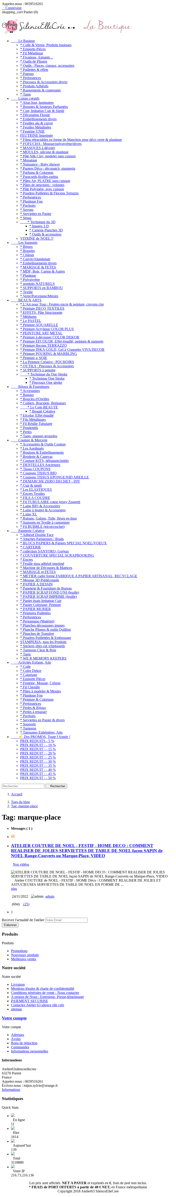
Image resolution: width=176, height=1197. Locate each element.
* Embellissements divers (38, 119)
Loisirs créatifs (25, 98)
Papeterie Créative (28, 531)
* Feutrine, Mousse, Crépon (40, 683)
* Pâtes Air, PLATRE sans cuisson (45, 181)
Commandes (20, 1047)
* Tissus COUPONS (35, 469)
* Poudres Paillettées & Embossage (45, 638)
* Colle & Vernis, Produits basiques (46, 45)
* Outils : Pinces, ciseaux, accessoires (47, 65)
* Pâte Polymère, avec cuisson (42, 189)
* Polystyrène (30, 280)
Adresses (17, 1035)
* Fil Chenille (30, 687)
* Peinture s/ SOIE (33, 358)
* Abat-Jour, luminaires (37, 103)
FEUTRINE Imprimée (36, 135)
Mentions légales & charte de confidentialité (42, 988)
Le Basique (23, 41)
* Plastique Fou (31, 201)
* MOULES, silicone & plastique (44, 152)
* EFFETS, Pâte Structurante (41, 312)
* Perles (26, 432)
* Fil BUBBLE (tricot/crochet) (42, 527)
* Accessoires (30, 391)
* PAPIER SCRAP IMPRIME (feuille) (48, 596)
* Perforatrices (30, 78)
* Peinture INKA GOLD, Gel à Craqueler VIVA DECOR (62, 350)
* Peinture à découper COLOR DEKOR (49, 337)
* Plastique (28, 275)
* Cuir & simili (31, 485)
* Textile (26, 292)
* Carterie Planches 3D (46, 230)
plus (14, 889)
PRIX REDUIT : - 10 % (38, 745)
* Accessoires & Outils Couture (43, 444)
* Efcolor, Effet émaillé (37, 415)
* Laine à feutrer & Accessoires (43, 510)
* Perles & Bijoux (33, 708)
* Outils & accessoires (45, 234)
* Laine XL (28, 514)
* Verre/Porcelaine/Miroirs (39, 296)
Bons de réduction (24, 1043)
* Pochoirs (28, 205)
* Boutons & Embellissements (42, 452)
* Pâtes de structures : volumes (42, 185)
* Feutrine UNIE (32, 131)
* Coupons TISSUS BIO (38, 473)
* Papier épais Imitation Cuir (40, 601)
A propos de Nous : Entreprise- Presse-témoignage (47, 997)
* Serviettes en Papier (35, 214)
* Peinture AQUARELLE (39, 325)
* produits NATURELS (37, 284)
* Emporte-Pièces (33, 49)
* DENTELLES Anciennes (40, 465)
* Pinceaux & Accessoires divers (43, 82)
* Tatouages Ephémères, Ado (41, 732)
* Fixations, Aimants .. (36, 57)
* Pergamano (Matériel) (37, 621)
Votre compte (14, 1018)
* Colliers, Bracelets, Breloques (43, 403)
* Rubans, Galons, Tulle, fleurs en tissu (48, 518)
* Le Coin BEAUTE (39, 407)
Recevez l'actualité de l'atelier (23, 920)
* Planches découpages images (42, 625)
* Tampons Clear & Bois (38, 650)
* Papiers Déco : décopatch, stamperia (47, 168)
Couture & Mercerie (29, 440)
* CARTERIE (30, 547)
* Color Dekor (30, 671)
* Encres (26, 559)
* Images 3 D (39, 226)
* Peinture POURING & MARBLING (48, 354)
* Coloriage (28, 675)
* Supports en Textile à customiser (45, 522)
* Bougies (27, 251)
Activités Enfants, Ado (31, 662)
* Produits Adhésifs (34, 86)
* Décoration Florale (35, 115)
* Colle (25, 666)
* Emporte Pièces (32, 679)
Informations (11, 1090)
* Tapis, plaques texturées (38, 436)
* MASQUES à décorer (37, 148)
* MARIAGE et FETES (38, 572)
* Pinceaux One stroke (45, 382)
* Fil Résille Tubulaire (36, 424)
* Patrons (27, 74)
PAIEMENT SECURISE (29, 1001)
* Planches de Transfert (37, 634)
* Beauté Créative (42, 411)
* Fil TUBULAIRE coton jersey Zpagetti (50, 502)
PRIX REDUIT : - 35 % (38, 766)
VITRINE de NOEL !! (36, 238)
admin (49, 896)
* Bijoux (26, 247)
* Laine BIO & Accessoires (40, 506)
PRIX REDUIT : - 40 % (38, 770)
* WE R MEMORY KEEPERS (43, 658)
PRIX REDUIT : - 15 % (38, 749)
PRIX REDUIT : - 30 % (38, 761)
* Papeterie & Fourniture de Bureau (46, 588)
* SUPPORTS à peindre (37, 370)
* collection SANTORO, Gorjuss (44, 551)
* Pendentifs (29, 428)
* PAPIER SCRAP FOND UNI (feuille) (49, 592)
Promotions (19, 951)
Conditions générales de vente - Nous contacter (45, 993)
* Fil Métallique (31, 53)
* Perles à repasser (33, 712)
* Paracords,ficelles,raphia (39, 177)
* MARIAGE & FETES (38, 267)
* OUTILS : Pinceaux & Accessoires (47, 366)
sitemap (16, 1009)
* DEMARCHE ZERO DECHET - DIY (50, 481)
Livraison (18, 984)
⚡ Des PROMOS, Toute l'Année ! (40, 737)
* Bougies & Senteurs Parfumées (44, 107)
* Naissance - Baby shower (40, 164)
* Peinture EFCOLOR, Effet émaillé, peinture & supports (61, 341)
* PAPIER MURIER (35, 609)
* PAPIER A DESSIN (36, 584)
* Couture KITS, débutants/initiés (44, 461)
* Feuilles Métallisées (35, 127)
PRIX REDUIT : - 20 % (38, 753)
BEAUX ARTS (26, 300)
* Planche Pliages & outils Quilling (45, 629)
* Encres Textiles (32, 494)
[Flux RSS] (13, 837)
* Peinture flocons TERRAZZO (43, 345)
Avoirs (16, 1039)
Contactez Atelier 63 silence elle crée (37, 1005)
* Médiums (28, 317)
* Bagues (27, 395)
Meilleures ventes (23, 959)
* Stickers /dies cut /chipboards (42, 646)
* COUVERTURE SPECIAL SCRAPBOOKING (57, 555)
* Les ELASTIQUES (36, 489)
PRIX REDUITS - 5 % (37, 741)
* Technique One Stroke (47, 378)
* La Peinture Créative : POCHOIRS (47, 362)
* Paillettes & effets (34, 70)
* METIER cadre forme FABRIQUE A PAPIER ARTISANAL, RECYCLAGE (78, 576)
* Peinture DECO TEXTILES (42, 308)
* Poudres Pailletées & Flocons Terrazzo (49, 193)
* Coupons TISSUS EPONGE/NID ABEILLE (54, 477)
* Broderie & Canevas (36, 457)
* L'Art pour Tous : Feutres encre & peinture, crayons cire (62, 304)
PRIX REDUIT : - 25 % (38, 757)
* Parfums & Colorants (36, 172)
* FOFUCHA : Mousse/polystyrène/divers (51, 144)
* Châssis (27, 255)
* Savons (26, 210)
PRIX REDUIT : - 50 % (38, 778)
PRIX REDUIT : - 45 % (38, 774)
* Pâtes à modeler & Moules (40, 691)
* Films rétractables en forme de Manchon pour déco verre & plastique (71, 140)
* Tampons (28, 728)
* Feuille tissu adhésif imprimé (42, 564)
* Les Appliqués (32, 448)
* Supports (28, 724)
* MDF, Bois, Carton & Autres (42, 271)
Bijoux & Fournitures (30, 387)
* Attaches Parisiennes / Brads (42, 539)
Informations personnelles (29, 1051)
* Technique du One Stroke (43, 374)
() (25, 904)
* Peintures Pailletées (35, 613)
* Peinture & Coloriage (37, 699)
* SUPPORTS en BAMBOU (41, 288)
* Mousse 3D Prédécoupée (39, 580)
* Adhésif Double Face (37, 535)
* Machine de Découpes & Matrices (46, 568)
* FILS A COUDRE (35, 498)
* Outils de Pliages (33, 61)
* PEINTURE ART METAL (41, 333)
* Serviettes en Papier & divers (42, 720)
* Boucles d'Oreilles (34, 399)
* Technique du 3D (37, 222)
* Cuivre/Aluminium (35, 259)
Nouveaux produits (25, 955)
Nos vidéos (21, 864)
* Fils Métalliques (33, 419)
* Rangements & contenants (40, 90)
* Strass (25, 218)
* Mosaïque (28, 160)
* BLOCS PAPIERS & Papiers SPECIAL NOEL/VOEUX (63, 543)
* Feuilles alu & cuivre (36, 123)
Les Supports (24, 242)
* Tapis (25, 94)
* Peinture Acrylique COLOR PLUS (47, 329)
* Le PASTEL (30, 321)
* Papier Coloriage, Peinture (40, 605)
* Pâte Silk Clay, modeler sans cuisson (48, 156)
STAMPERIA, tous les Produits (43, 642)
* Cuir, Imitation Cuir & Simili (42, 111)
